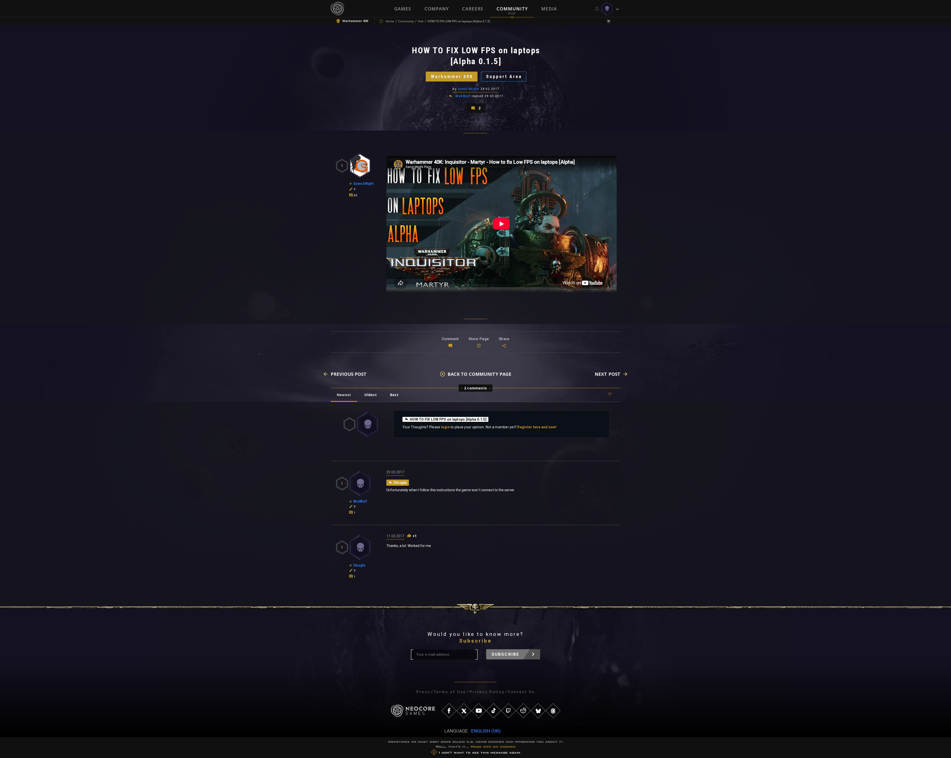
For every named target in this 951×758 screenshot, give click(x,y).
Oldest (370, 394)
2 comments (475, 388)
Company (436, 9)
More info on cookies (493, 746)
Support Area (504, 76)
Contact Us (521, 692)
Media (549, 9)
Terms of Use (450, 692)
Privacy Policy (487, 692)
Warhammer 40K (452, 76)
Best (394, 394)
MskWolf (463, 96)
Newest (344, 394)
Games (402, 9)
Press (423, 692)
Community (512, 9)
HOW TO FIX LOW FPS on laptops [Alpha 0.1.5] (448, 419)
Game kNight (468, 89)
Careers (472, 9)
